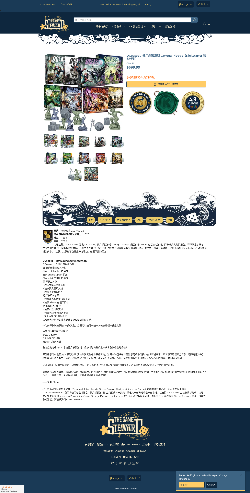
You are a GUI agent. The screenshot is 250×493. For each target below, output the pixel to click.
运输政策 (108, 450)
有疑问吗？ (105, 220)
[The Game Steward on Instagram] (129, 464)
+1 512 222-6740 (47, 4)
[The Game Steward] (54, 24)
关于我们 (89, 444)
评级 (170, 220)
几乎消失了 (102, 26)
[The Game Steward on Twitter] (112, 464)
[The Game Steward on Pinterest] (125, 464)
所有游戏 (170, 26)
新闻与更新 (159, 444)
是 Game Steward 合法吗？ (136, 444)
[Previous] (48, 92)
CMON (130, 63)
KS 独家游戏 (136, 26)
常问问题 (127, 457)
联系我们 (116, 457)
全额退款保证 (154, 220)
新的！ (154, 26)
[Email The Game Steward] (137, 464)
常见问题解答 (124, 220)
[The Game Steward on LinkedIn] (133, 464)
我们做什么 (102, 444)
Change (211, 484)
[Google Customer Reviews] (12, 489)
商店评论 (114, 444)
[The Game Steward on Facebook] (116, 464)
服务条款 (142, 450)
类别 (91, 220)
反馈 (136, 457)
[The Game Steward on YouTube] (120, 464)
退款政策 (119, 450)
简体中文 (183, 4)
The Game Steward (128, 488)
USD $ (201, 4)
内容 (80, 220)
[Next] (119, 92)
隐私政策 (130, 450)
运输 (139, 220)
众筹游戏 (117, 26)
